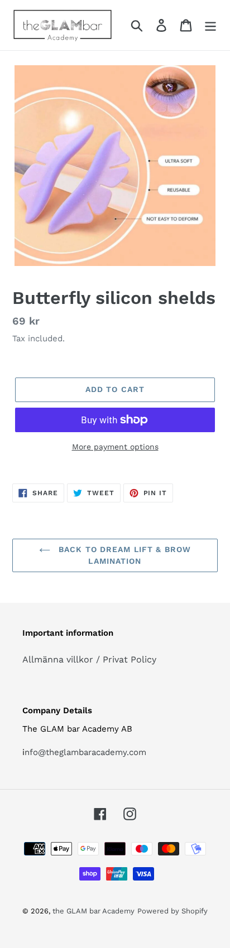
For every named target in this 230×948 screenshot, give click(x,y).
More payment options (115, 446)
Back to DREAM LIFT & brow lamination (123, 555)
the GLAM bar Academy (93, 911)
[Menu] (210, 25)
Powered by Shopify (172, 911)
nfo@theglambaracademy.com (85, 752)
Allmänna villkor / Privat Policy (89, 659)
